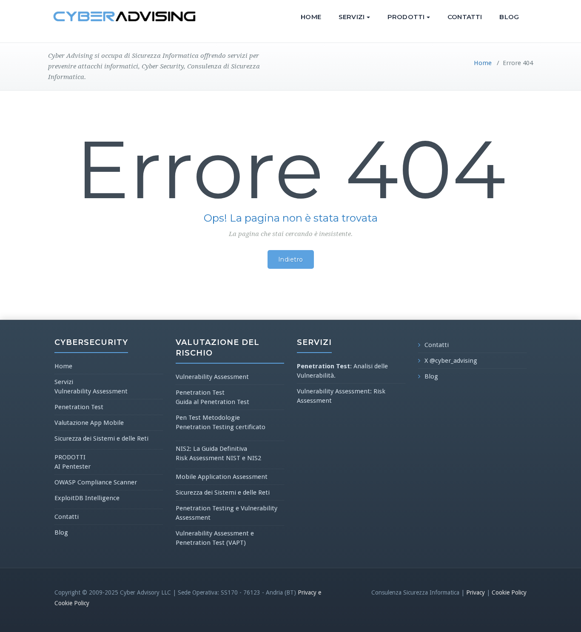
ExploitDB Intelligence (87, 498)
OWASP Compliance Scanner (95, 482)
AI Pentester (72, 466)
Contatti (464, 17)
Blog (509, 17)
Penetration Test (78, 407)
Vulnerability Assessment (91, 391)
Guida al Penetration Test (212, 402)
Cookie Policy (509, 592)
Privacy (475, 592)
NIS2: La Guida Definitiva (211, 449)
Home (311, 17)
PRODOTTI (405, 17)
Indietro (290, 259)
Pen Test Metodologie (208, 417)
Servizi (352, 17)
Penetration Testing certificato (220, 427)
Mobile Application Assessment (222, 477)
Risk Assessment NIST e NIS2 (218, 458)
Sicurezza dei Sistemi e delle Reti (101, 438)
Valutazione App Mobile (89, 423)
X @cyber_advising (450, 360)
